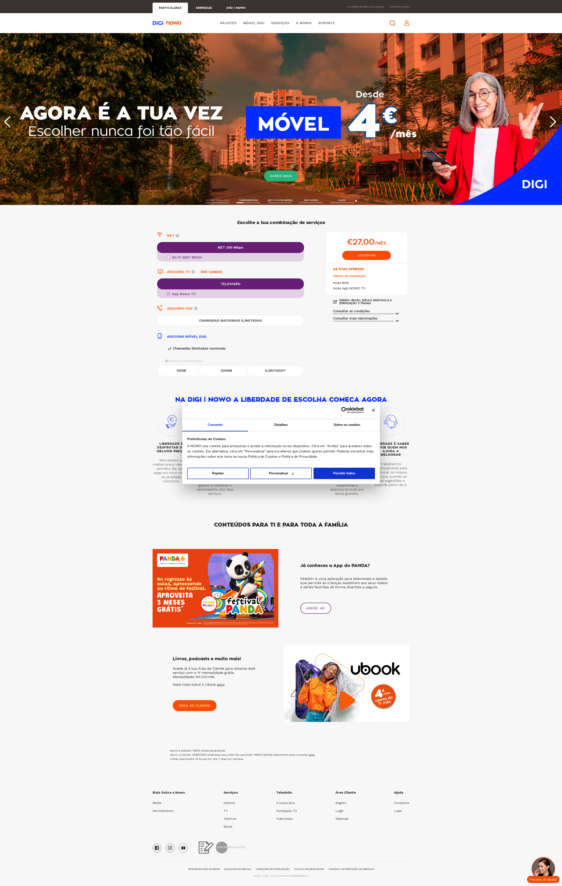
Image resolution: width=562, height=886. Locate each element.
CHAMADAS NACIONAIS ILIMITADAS (230, 320)
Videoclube (284, 818)
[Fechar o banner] (373, 410)
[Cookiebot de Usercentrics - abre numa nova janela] (344, 410)
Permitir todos (344, 473)
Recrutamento (163, 810)
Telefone (229, 818)
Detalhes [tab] (281, 425)
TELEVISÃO (230, 284)
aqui (220, 684)
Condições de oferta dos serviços (365, 6)
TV (225, 810)
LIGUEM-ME (367, 255)
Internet (229, 803)
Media (157, 803)
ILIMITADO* (275, 370)
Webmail (341, 818)
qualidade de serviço (237, 869)
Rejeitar (218, 473)
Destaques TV (286, 810)
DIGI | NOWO (236, 8)
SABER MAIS (281, 176)
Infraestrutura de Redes (204, 869)
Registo (340, 803)
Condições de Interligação (273, 869)
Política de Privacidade (309, 869)
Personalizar (278, 473)
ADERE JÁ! (315, 608)
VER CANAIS (211, 271)
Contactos (401, 803)
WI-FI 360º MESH (187, 257)
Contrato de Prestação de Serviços (351, 869)
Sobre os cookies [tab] (347, 425)
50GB (181, 370)
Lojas (398, 810)
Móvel (227, 826)
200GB (226, 370)
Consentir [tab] (215, 425)
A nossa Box (285, 803)
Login (339, 810)
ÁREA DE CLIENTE (195, 706)
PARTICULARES (170, 8)
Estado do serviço (399, 6)
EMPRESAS (204, 8)
